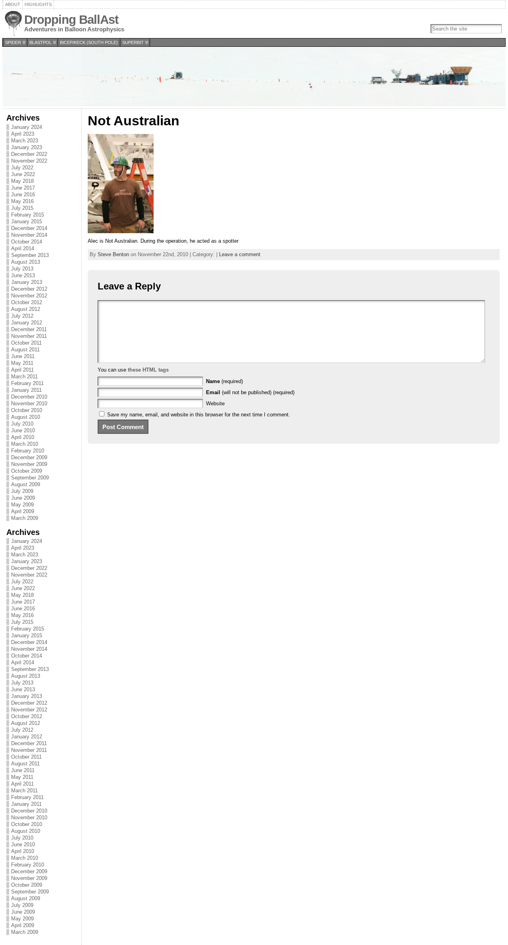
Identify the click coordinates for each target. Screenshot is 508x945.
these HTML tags (148, 370)
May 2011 (22, 363)
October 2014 (26, 242)
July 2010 (22, 424)
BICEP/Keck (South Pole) (89, 42)
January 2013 (26, 282)
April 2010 (22, 437)
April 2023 (22, 134)
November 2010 (29, 403)
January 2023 (26, 147)
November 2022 (29, 161)
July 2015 (22, 208)
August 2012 (25, 309)
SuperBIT (133, 42)
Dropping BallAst (71, 20)
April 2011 (22, 370)
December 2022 (29, 154)
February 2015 (27, 215)
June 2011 (23, 356)
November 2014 (29, 235)
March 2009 (24, 518)
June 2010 (23, 430)
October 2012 (26, 302)
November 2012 (29, 296)
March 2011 (24, 377)
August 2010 (25, 417)
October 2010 (26, 410)
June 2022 (23, 174)
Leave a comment (239, 254)
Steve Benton (113, 254)
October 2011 (26, 343)
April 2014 (22, 248)
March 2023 (24, 141)
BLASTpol (40, 42)
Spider (13, 42)
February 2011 (27, 383)
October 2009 (26, 471)
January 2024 (26, 127)
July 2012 (22, 316)
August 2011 (25, 350)
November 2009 (29, 464)
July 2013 (22, 269)
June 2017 (23, 188)
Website (215, 403)
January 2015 (26, 221)
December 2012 (29, 289)
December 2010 (29, 397)
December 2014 (29, 228)
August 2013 (25, 262)
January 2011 (26, 390)
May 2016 (22, 201)
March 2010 (24, 444)
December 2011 (29, 329)
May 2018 (22, 181)
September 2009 (30, 478)
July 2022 (22, 168)
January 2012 (26, 323)
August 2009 (25, 484)
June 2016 (23, 194)
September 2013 (30, 255)
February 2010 (27, 451)
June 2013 (23, 275)
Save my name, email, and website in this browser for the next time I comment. (198, 415)
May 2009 (22, 505)
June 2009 (23, 498)
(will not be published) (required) (250, 392)
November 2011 (29, 336)
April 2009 (22, 511)
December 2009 (29, 457)
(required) (224, 381)
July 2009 (22, 491)
